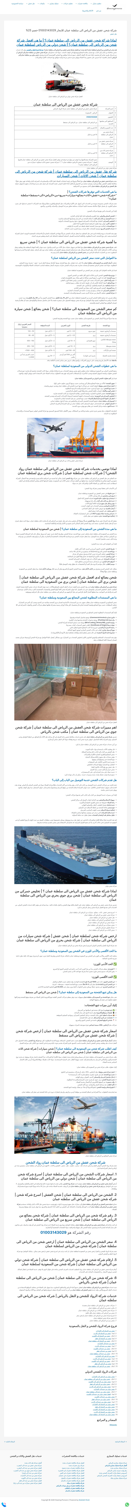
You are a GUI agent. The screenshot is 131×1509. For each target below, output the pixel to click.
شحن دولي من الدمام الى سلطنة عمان (102, 1414)
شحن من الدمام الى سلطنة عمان (99, 1341)
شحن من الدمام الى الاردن (102, 1333)
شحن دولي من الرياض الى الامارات (103, 1377)
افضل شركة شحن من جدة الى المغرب (29, 1468)
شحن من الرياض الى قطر (102, 1364)
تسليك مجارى (54, 3)
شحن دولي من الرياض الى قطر (100, 1384)
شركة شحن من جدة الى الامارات (31, 1476)
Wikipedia (113, 1425)
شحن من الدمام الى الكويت (101, 1336)
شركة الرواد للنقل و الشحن (34, 50)
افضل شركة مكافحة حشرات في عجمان (71, 1476)
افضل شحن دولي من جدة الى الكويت (99, 1394)
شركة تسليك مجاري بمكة (119, 1478)
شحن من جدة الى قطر (103, 1351)
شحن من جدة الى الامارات (106, 1343)
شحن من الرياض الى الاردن (102, 1359)
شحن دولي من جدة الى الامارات (104, 1389)
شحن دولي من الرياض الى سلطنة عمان (97, 1379)
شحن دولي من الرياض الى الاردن (100, 1387)
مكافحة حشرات (83, 3)
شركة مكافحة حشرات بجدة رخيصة (73, 1468)
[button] (92, 3)
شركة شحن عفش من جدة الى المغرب (29, 1465)
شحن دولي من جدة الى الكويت (105, 1397)
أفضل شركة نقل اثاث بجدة (33, 1463)
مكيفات (42, 3)
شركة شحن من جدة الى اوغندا (32, 1473)
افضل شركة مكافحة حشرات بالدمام (72, 1481)
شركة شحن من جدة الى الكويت (31, 1478)
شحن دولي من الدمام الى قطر (105, 1407)
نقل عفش (31, 3)
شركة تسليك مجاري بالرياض (118, 1463)
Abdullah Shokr (84, 1500)
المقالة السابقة (121, 1442)
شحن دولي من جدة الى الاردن (101, 1402)
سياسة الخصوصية (17, 3)
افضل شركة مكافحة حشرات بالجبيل (72, 1478)
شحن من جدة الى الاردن (103, 1346)
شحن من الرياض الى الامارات (105, 1356)
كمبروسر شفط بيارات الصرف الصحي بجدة (113, 1473)
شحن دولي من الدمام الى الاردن (104, 1412)
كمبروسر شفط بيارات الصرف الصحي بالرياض (112, 1476)
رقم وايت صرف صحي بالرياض (117, 1471)
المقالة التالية (9, 1442)
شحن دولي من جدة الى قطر (101, 1399)
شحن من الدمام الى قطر (103, 1338)
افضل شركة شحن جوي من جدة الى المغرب (28, 1471)
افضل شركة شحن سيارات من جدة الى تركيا (27, 1483)
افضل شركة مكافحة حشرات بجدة (73, 1463)
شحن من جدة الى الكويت (102, 1349)
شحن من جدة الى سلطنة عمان (100, 1354)
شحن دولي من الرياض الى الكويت (100, 1382)
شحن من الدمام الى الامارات (105, 1331)
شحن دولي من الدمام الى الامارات (103, 1404)
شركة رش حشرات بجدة (76, 1465)
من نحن (98, 11)
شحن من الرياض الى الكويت (101, 1361)
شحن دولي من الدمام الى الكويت (104, 1409)
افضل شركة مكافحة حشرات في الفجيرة (71, 1471)
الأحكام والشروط (87, 11)
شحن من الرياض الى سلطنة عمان (99, 1366)
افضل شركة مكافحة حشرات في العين (72, 1473)
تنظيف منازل (97, 3)
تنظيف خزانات (68, 3)
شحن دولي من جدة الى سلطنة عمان (98, 1392)
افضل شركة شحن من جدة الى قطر (30, 1481)
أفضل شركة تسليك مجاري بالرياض (116, 1465)
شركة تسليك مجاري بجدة (119, 1468)
